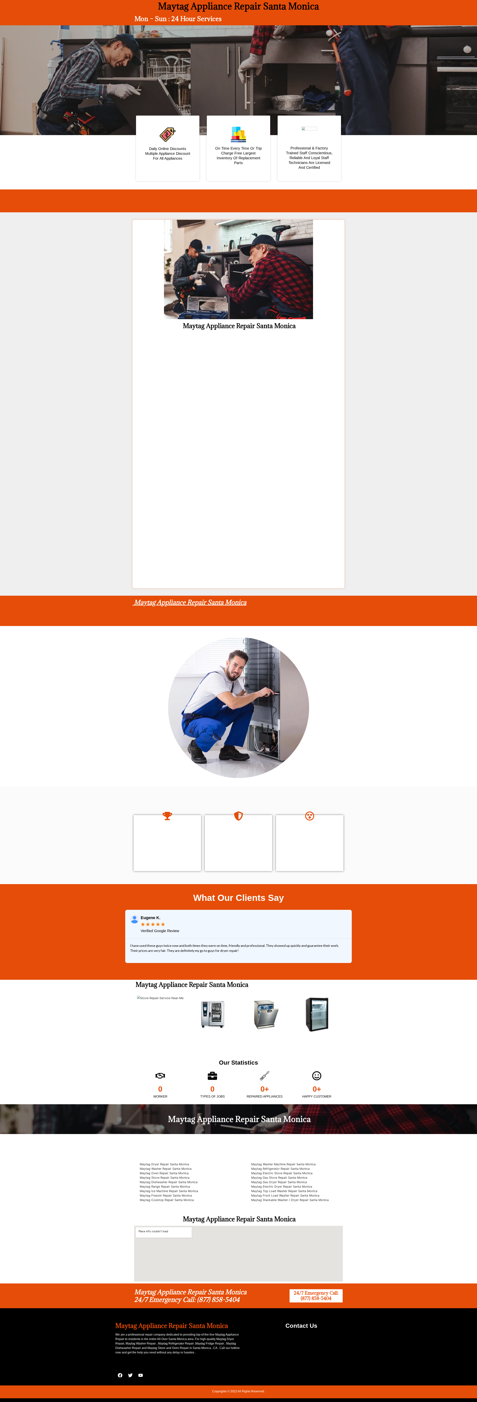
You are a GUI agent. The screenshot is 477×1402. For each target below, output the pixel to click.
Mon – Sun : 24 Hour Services (178, 19)
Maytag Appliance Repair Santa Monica (189, 602)
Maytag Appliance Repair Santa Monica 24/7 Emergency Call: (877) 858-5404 (190, 1296)
